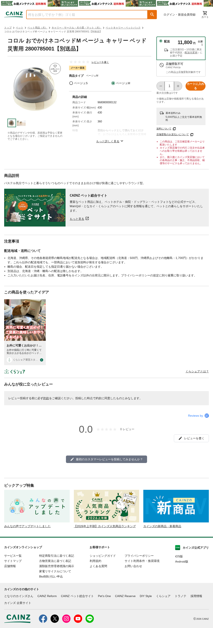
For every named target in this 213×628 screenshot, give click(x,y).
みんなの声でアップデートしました (27, 526)
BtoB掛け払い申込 (51, 576)
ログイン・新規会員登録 (179, 14)
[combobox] (84, 14)
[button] (152, 14)
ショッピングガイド (103, 555)
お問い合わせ (133, 566)
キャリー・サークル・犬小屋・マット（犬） (77, 27)
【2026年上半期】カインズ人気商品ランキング (105, 526)
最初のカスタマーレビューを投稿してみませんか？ (109, 459)
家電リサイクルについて (55, 571)
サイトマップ (13, 561)
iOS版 (179, 556)
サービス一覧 (13, 555)
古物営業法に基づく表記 (55, 561)
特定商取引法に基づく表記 (56, 555)
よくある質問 (98, 566)
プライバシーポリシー (139, 555)
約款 (46, 398)
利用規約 (95, 561)
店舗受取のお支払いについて (172, 134)
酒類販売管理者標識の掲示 (56, 566)
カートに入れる (195, 86)
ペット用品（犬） (37, 27)
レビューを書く (100, 62)
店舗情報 (10, 566)
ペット (19, 27)
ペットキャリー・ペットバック (123, 27)
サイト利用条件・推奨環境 (142, 561)
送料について (163, 128)
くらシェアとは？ (197, 371)
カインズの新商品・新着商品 (162, 526)
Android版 (181, 561)
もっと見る (77, 219)
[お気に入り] (55, 68)
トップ (8, 27)
